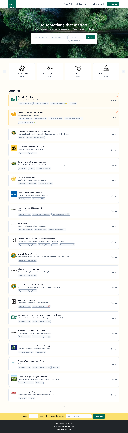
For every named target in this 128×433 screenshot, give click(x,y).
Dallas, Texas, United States (35, 149)
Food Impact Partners (24, 100)
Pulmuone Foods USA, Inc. (26, 379)
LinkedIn (69, 423)
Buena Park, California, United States (47, 379)
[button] (123, 71)
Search (90, 37)
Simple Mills (22, 180)
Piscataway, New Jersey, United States (38, 348)
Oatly (20, 364)
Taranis (20, 211)
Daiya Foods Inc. (23, 333)
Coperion (21, 272)
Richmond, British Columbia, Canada (43, 134)
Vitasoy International (24, 394)
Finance (21, 137)
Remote (36, 100)
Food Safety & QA (38, 199)
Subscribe (99, 416)
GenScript (21, 348)
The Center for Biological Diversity (28, 257)
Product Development (26, 352)
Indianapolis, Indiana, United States (35, 226)
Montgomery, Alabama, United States (37, 195)
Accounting (22, 168)
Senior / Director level (41, 103)
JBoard (68, 429)
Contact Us (60, 423)
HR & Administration (25, 103)
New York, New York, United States (38, 241)
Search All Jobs (69, 4)
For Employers (97, 4)
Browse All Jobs (63, 407)
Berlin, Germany (28, 364)
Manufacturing (40, 352)
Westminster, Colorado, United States (45, 318)
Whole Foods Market (24, 318)
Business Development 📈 (73, 119)
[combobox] (59, 37)
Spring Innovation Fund (25, 115)
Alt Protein (73, 103)
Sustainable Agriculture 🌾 (59, 103)
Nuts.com (21, 149)
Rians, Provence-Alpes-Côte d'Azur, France (39, 272)
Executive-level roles (25, 119)
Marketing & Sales (40, 119)
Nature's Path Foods (24, 134)
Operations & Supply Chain (27, 153)
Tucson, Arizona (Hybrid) (48, 257)
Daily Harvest (22, 241)
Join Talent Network (83, 4)
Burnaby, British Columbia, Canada (40, 333)
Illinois (27, 211)
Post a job (113, 4)
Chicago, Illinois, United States (37, 180)
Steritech (21, 195)
